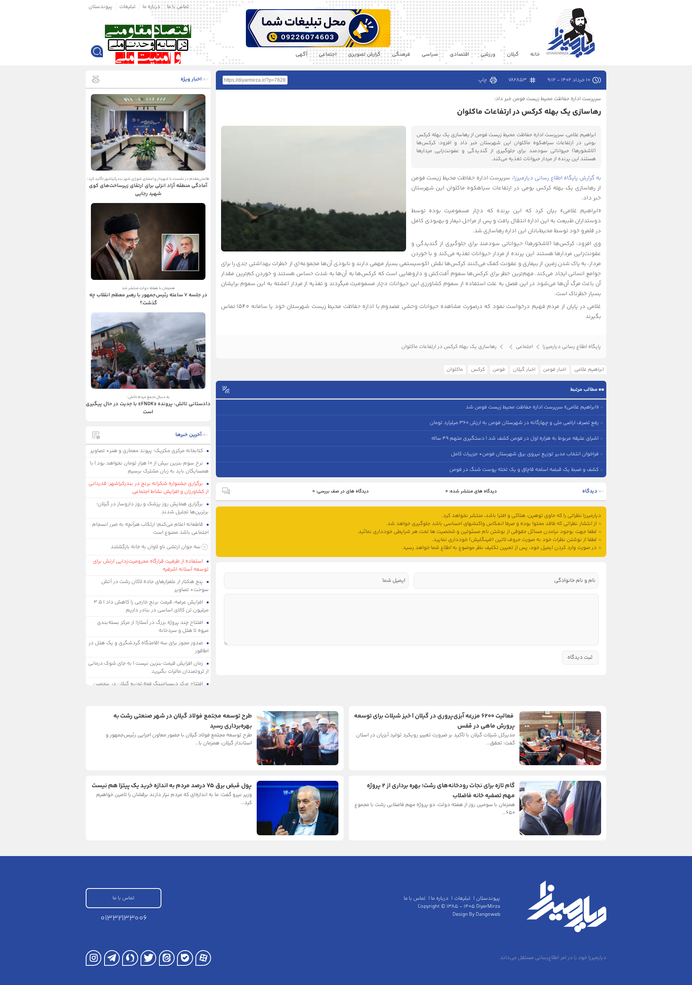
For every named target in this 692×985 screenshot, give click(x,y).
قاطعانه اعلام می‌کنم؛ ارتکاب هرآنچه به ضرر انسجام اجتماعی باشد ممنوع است (150, 529)
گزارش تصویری (364, 54)
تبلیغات (127, 7)
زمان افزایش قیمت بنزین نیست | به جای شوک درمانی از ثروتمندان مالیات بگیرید (148, 667)
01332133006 (124, 918)
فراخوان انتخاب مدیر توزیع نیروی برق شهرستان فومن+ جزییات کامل (525, 454)
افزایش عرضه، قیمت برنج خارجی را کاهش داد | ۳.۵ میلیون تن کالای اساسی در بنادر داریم (151, 606)
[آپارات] (203, 958)
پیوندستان (101, 7)
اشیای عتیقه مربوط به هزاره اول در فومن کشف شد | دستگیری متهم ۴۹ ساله (515, 438)
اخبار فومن (554, 370)
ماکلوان (455, 370)
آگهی (301, 54)
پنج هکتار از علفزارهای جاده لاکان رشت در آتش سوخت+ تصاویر (155, 586)
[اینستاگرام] (93, 958)
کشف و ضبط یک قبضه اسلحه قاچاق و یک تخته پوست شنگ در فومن (524, 470)
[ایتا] (167, 958)
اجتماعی (327, 54)
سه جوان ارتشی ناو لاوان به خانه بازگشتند (156, 547)
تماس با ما (178, 7)
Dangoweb (488, 915)
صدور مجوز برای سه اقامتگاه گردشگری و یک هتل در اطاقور (149, 647)
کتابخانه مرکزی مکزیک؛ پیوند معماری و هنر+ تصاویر (147, 451)
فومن (499, 370)
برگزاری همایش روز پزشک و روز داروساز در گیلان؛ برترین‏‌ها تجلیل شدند (153, 508)
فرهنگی (401, 54)
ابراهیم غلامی (589, 370)
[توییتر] (148, 958)
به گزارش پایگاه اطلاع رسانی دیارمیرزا (557, 178)
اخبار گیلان (524, 370)
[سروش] (130, 958)
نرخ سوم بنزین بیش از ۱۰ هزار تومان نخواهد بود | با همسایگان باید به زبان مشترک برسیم (149, 467)
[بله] (185, 958)
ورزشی (488, 54)
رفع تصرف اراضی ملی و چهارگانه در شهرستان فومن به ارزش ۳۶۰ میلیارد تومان (514, 423)
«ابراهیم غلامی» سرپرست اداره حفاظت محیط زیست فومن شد (532, 407)
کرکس (478, 370)
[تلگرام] (112, 958)
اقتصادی (459, 54)
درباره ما (151, 7)
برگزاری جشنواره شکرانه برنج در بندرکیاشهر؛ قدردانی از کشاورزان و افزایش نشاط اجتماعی (149, 488)
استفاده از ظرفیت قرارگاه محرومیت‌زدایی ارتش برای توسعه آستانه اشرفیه (151, 565)
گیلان (513, 54)
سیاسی (430, 54)
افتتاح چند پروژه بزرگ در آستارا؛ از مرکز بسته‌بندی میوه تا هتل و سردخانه (153, 627)
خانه (535, 54)
